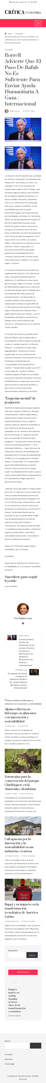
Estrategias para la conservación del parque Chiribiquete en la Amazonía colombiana (22, 783)
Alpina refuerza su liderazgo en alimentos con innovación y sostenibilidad (20, 715)
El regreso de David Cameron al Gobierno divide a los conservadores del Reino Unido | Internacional (17, 679)
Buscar (32, 955)
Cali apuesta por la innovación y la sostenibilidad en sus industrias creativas (19, 845)
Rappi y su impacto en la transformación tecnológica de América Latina (22, 910)
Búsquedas (13, 950)
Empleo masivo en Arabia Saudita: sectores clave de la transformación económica (17, 1000)
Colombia (9, 50)
